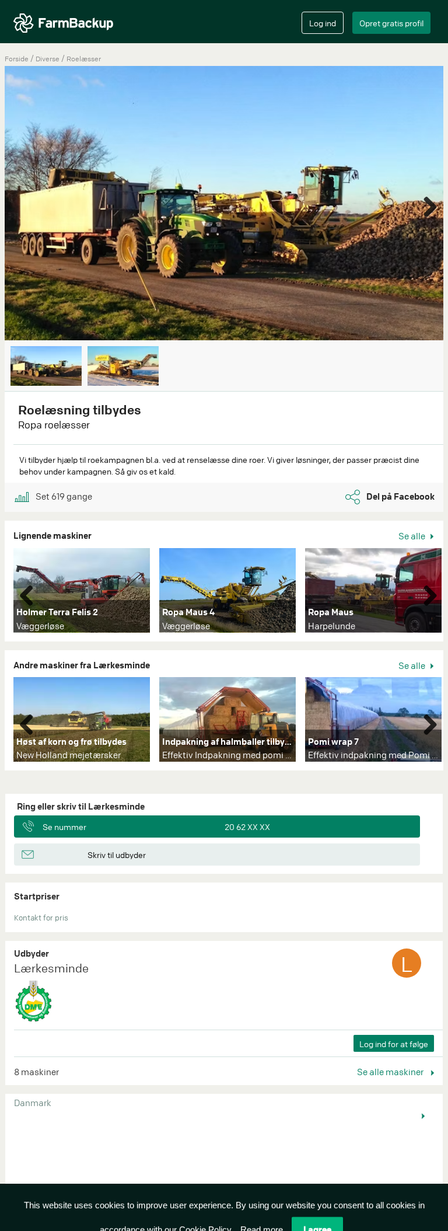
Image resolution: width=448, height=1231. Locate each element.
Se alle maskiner (391, 1071)
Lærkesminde (51, 968)
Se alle (412, 536)
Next (426, 204)
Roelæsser (83, 58)
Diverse (48, 58)
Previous (31, 593)
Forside (17, 58)
